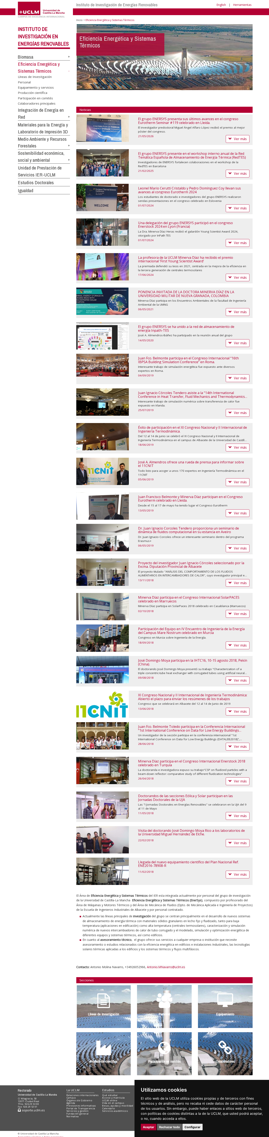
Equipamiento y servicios (36, 87)
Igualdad (25, 190)
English (221, 5)
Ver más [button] (240, 139)
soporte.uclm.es (33, 1110)
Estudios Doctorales (36, 182)
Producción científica (32, 93)
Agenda (70, 1102)
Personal (24, 82)
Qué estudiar (110, 1095)
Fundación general (77, 1113)
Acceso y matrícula (113, 1097)
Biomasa (25, 57)
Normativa (72, 1116)
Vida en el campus (113, 1102)
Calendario (108, 1108)
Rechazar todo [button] (169, 1127)
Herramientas (242, 5)
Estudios (108, 1090)
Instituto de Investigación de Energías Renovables (117, 5)
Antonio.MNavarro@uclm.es (166, 967)
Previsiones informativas (81, 1105)
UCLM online (109, 1100)
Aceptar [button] (148, 1127)
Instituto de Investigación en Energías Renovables (43, 36)
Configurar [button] (192, 1127)
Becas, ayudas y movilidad (117, 1105)
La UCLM (73, 1090)
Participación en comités (35, 98)
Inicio (79, 20)
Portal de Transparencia (80, 1108)
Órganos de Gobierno (79, 1100)
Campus (71, 1097)
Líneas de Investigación (35, 77)
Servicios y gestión (77, 1110)
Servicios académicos (115, 1110)
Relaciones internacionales (82, 1095)
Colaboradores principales (36, 103)
